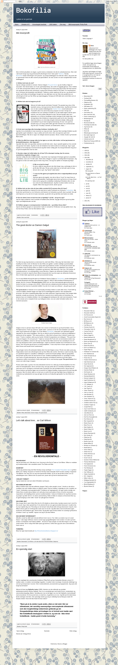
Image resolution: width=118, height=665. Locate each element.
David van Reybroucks (90, 341)
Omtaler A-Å (25, 24)
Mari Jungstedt (88, 421)
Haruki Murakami (88, 374)
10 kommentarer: (35, 410)
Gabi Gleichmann (88, 362)
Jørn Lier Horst (88, 415)
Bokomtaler (27, 412)
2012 (85, 200)
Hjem (16, 24)
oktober (88, 164)
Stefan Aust (87, 451)
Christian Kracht (88, 327)
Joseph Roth (87, 406)
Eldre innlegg (73, 631)
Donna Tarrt (87, 343)
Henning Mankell (88, 376)
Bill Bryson (87, 321)
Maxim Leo (87, 431)
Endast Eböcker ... (89, 291)
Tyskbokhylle (88, 230)
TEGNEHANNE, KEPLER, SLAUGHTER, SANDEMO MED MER (92, 248)
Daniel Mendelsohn (89, 339)
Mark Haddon (87, 427)
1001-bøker (87, 106)
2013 (85, 157)
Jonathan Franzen (89, 400)
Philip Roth (24, 626)
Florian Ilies (87, 357)
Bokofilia (33, 10)
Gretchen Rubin (88, 370)
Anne (92, 45)
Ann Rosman (87, 315)
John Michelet (87, 394)
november (89, 162)
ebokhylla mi (88, 261)
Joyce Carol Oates (89, 409)
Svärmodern (87, 292)
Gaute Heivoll (87, 364)
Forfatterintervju (88, 143)
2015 (85, 153)
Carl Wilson (30, 541)
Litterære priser (88, 139)
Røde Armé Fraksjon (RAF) (91, 141)
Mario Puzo (87, 425)
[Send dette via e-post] (41, 215)
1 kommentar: (34, 215)
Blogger (65, 644)
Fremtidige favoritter (89, 124)
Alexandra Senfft (88, 313)
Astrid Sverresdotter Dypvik (91, 317)
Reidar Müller (87, 443)
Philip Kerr (87, 437)
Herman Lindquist (88, 378)
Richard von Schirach (89, 445)
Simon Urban (87, 449)
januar (88, 198)
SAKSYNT (87, 253)
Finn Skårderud (88, 353)
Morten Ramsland (88, 433)
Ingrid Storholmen (88, 380)
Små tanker (87, 112)
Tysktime (87, 223)
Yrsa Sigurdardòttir (89, 482)
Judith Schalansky (89, 411)
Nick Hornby (87, 435)
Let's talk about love (39, 541)
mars (87, 193)
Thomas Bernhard (88, 462)
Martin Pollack (88, 429)
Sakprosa (55, 541)
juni (87, 186)
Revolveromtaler (48, 541)
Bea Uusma (87, 319)
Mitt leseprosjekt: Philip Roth (78, 24)
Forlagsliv (87, 282)
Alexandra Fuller (88, 311)
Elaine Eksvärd (88, 345)
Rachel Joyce (87, 441)
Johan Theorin (88, 390)
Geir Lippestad (88, 366)
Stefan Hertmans (88, 453)
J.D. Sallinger (87, 384)
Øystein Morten (88, 486)
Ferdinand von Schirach (90, 351)
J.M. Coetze (87, 386)
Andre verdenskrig (89, 108)
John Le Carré (87, 392)
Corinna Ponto (88, 331)
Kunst (85, 131)
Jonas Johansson (88, 398)
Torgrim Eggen (88, 470)
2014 (85, 155)
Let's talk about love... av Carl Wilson (33, 420)
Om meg (62, 24)
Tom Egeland (87, 464)
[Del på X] (45, 215)
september (89, 166)
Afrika (22, 412)
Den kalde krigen (88, 135)
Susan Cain (87, 457)
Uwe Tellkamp (87, 472)
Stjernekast (87, 245)
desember (89, 159)
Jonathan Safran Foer (90, 402)
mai (87, 188)
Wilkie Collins (87, 478)
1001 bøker (53, 24)
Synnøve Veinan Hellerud (90, 459)
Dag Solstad (87, 333)
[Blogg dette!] (43, 215)
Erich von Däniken (89, 347)
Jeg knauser (87, 127)
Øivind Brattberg (88, 484)
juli (87, 183)
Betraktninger (87, 118)
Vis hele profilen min (88, 58)
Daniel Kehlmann (88, 337)
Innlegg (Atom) (27, 634)
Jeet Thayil (87, 388)
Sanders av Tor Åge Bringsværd (92, 278)
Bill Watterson (87, 323)
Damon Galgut (34, 412)
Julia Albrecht (87, 413)
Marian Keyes (87, 423)
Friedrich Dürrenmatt (89, 359)
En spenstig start (24, 549)
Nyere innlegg (20, 631)
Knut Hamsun (87, 419)
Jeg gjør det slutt (88, 137)
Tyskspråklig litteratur (89, 100)
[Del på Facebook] (46, 215)
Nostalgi (86, 120)
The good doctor (43, 412)
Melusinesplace (88, 238)
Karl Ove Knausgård (89, 417)
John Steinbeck (88, 396)
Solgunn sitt (87, 268)
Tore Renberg (87, 468)
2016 (85, 150)
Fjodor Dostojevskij (89, 355)
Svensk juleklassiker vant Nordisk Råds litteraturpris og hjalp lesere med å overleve (91, 285)
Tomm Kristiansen (89, 466)
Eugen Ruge (87, 349)
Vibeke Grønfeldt (88, 474)
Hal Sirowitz (87, 372)
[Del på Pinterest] (48, 215)
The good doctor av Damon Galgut (32, 225)
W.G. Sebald (87, 476)
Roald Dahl (87, 447)
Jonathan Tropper (88, 404)
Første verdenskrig (89, 116)
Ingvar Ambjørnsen (89, 382)
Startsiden (47, 631)
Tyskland (86, 98)
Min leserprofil (22, 33)
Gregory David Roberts (90, 368)
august (88, 169)
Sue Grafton (87, 455)
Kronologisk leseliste (39, 24)
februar (88, 195)
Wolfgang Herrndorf (89, 480)
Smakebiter (87, 104)
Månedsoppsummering (90, 133)
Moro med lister (25, 217)
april (87, 191)
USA (85, 110)
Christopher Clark (88, 329)
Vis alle (100, 296)
